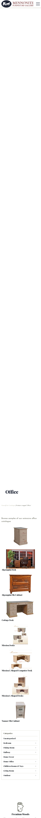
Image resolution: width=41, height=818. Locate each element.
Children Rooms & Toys (13, 766)
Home (3, 505)
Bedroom (7, 743)
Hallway (6, 752)
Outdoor (6, 775)
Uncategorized (9, 738)
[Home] (17, 4)
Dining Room (8, 748)
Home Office (8, 761)
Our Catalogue (10, 505)
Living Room (8, 771)
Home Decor (8, 757)
